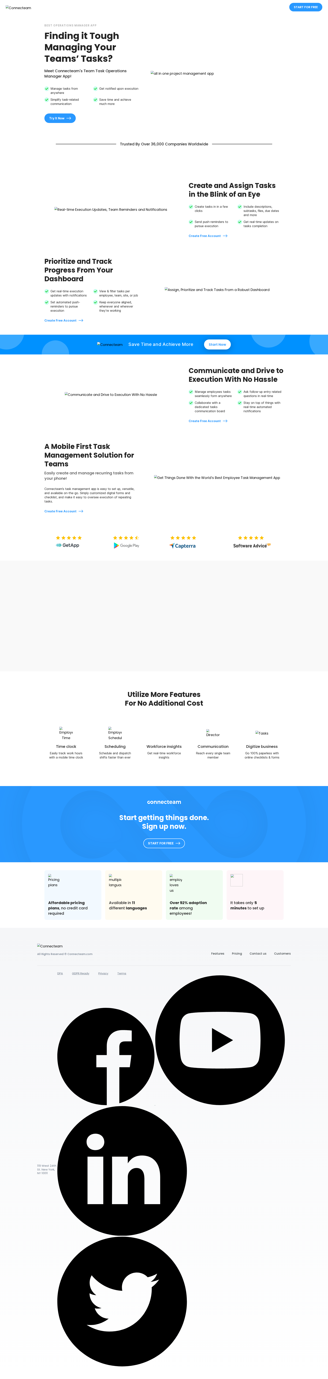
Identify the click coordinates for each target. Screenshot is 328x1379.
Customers (282, 954)
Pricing (237, 954)
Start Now (217, 344)
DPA (60, 973)
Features (217, 954)
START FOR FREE (306, 7)
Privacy (103, 973)
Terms (121, 973)
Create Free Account (205, 236)
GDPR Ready (80, 973)
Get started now (265, 650)
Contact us (258, 954)
